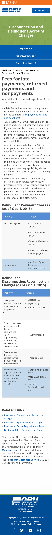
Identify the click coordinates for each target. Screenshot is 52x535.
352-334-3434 (26, 511)
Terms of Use (19, 521)
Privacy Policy (33, 521)
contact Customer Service (24, 459)
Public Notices (34, 524)
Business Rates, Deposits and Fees (23, 430)
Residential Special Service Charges (23, 422)
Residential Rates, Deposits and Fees (24, 426)
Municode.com (10, 450)
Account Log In (41, 10)
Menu (11, 2)
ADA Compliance (18, 524)
